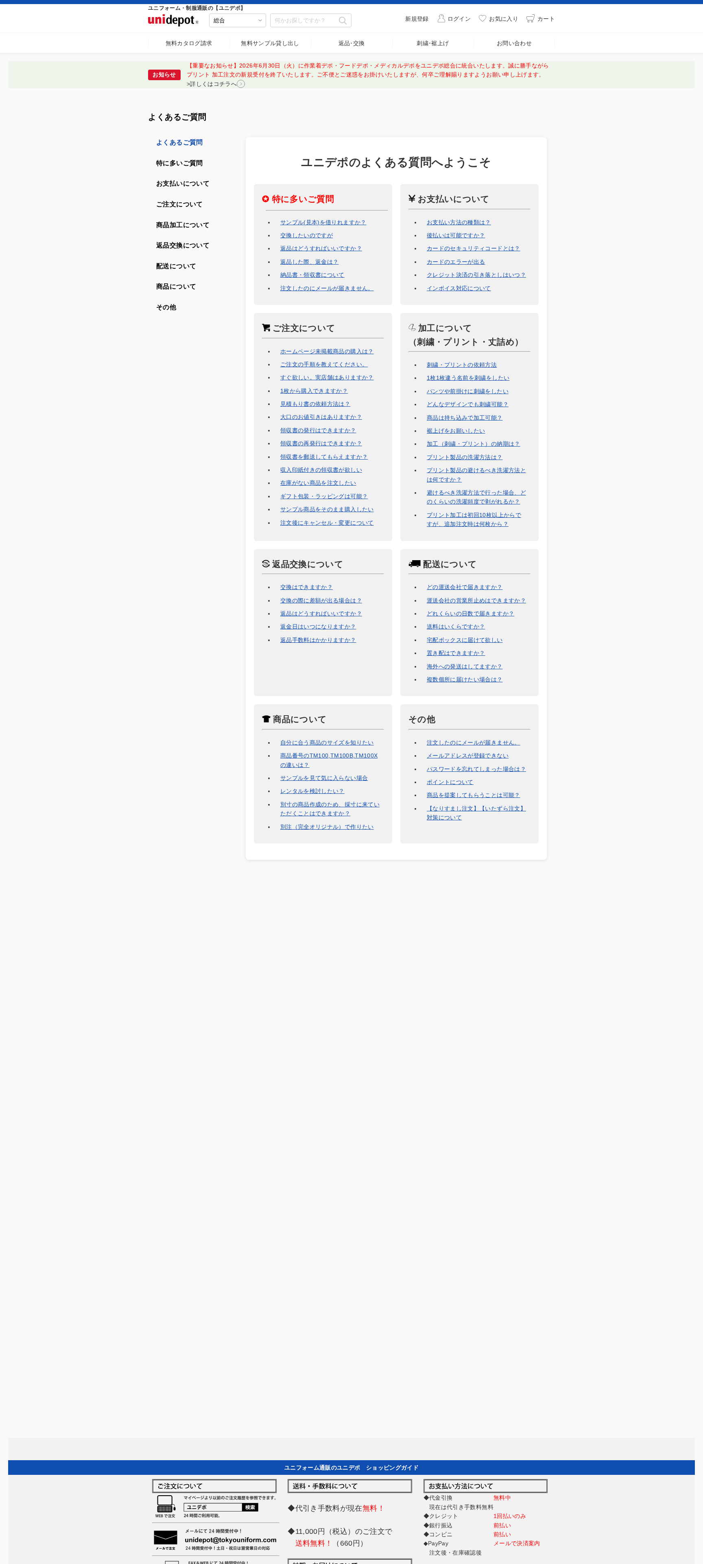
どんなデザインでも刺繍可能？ (468, 404)
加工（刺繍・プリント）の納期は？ (473, 443)
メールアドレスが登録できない (468, 755)
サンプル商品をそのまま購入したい (327, 509)
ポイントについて (450, 782)
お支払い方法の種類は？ (459, 222)
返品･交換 (351, 43)
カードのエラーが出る (456, 261)
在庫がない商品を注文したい (318, 483)
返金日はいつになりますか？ (318, 626)
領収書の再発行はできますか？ (321, 443)
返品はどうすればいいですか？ (321, 248)
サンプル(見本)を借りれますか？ (323, 222)
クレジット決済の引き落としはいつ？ (476, 275)
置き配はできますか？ (456, 653)
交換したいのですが (306, 235)
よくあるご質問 (179, 142)
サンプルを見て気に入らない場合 (324, 778)
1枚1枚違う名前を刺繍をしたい (468, 378)
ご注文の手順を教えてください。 (324, 364)
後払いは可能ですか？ (456, 235)
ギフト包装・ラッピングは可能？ (324, 496)
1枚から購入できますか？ (314, 391)
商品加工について (183, 224)
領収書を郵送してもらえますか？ (324, 456)
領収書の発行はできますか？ (318, 430)
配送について (449, 564)
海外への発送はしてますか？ (465, 666)
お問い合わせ (514, 43)
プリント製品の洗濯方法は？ (465, 457)
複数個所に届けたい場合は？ (465, 679)
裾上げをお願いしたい (456, 430)
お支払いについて (452, 199)
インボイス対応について (459, 288)
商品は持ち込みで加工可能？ (465, 417)
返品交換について (306, 564)
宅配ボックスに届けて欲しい (465, 640)
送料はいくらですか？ (456, 626)
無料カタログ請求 (189, 43)
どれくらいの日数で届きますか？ (470, 613)
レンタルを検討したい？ (312, 791)
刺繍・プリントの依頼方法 (462, 364)
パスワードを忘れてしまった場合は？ (476, 769)
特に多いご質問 (179, 163)
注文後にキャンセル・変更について (327, 522)
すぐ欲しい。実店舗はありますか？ (327, 377)
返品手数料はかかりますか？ (318, 640)
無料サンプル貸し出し (270, 43)
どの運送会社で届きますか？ (465, 587)
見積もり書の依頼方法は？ (315, 404)
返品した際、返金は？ (309, 261)
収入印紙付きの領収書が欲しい (321, 470)
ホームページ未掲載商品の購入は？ (327, 351)
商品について (299, 719)
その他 (421, 719)
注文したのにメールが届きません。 (327, 288)
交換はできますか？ (306, 587)
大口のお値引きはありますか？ (321, 417)
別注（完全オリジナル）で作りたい (327, 827)
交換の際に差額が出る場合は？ (321, 600)
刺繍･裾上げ (433, 43)
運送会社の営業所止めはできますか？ (476, 600)
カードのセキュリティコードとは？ (473, 248)
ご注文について (303, 328)
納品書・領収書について (312, 275)
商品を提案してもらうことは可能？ (473, 795)
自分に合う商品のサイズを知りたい (327, 742)
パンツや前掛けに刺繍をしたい (468, 391)
